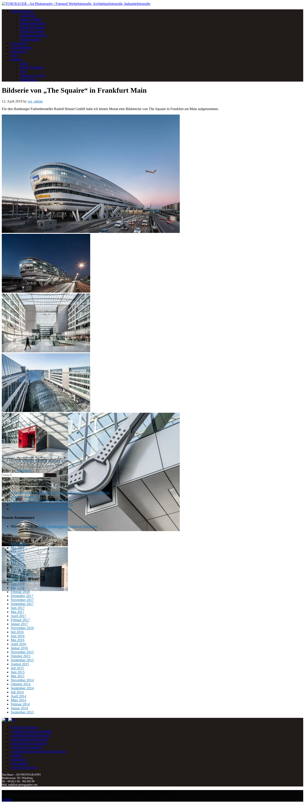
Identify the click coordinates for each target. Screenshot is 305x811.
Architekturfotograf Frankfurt (31, 731)
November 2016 (22, 628)
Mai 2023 (17, 552)
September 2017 (22, 604)
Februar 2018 (20, 592)
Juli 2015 (17, 668)
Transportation (30, 39)
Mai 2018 (17, 588)
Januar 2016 (19, 648)
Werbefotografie (22, 11)
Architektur (28, 15)
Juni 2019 (18, 560)
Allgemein (23, 470)
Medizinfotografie (32, 27)
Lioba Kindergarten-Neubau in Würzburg (67, 526)
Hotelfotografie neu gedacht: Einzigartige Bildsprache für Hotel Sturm (60, 493)
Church (7, 799)
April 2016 (18, 644)
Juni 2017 (18, 608)
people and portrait (24, 767)
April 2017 (18, 616)
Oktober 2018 (20, 580)
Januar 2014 (19, 708)
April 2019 (18, 568)
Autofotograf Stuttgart (26, 747)
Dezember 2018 (22, 576)
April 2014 (18, 696)
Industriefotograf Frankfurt (29, 739)
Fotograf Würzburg (24, 727)
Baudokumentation (33, 35)
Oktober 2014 (20, 684)
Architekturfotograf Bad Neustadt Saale (39, 751)
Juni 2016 (18, 636)
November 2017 (22, 600)
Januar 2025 (19, 544)
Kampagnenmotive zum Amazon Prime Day (42, 505)
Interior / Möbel (31, 19)
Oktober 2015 (20, 656)
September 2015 (22, 660)
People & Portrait (32, 31)
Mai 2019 (17, 564)
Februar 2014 (20, 704)
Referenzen (19, 51)
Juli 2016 (17, 632)
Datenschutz (28, 79)
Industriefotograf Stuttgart (29, 743)
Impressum (18, 759)
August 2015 (20, 664)
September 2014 (22, 688)
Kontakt (16, 59)
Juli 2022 (17, 556)
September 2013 (22, 712)
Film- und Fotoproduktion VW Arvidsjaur (40, 501)
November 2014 (22, 680)
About (24, 63)
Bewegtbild (19, 43)
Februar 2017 (20, 620)
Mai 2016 (17, 640)
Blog (14, 55)
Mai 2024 (17, 548)
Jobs (23, 71)
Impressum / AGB (32, 75)
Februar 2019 (20, 572)
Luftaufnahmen (21, 47)
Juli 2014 (17, 692)
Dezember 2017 (22, 596)
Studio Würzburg (32, 67)
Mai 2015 (17, 676)
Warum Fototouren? (25, 497)
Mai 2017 (17, 612)
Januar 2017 (19, 624)
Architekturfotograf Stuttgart (31, 735)
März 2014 (18, 700)
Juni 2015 (18, 672)
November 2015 (22, 652)
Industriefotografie (33, 23)
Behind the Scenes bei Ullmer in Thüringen (41, 509)
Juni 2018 (18, 584)
